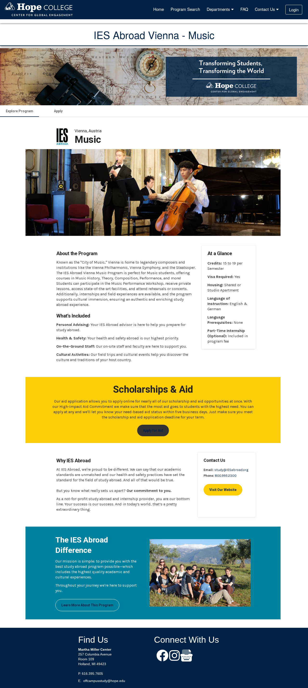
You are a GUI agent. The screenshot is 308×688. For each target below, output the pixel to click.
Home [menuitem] (158, 9)
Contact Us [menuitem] (265, 9)
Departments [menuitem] (219, 9)
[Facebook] (162, 656)
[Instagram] (174, 656)
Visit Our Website (223, 490)
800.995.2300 (226, 476)
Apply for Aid (153, 430)
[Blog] (186, 656)
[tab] (19, 111)
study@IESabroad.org (231, 470)
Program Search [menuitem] (185, 9)
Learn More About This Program (87, 605)
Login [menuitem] (294, 10)
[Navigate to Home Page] (39, 9)
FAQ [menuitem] (244, 9)
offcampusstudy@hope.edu (104, 681)
